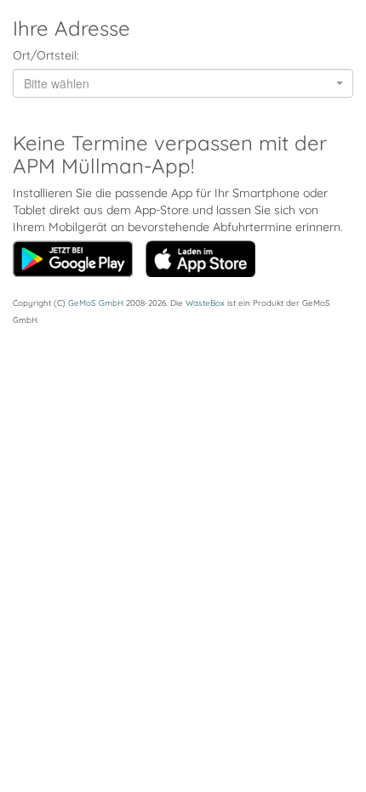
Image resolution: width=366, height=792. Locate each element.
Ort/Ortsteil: (46, 55)
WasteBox (205, 302)
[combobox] (183, 83)
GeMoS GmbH (95, 302)
